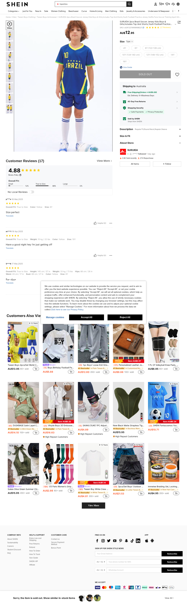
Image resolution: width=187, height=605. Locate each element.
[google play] (152, 542)
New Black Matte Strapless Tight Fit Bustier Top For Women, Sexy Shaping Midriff (128, 425)
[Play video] (63, 86)
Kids (14, 17)
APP (146, 535)
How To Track (34, 554)
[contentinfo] (139, 587)
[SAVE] (177, 74)
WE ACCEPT (100, 582)
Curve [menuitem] (84, 11)
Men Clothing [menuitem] (111, 11)
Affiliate (32, 565)
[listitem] (23, 349)
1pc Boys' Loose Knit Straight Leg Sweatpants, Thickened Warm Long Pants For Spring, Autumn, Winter (93, 365)
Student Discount (14, 550)
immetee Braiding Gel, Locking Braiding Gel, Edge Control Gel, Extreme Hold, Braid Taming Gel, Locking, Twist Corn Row (163, 486)
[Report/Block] (110, 223)
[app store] (147, 542)
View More (93, 505)
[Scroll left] (175, 11)
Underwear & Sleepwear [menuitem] (159, 11)
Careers (10, 546)
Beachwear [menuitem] (74, 11)
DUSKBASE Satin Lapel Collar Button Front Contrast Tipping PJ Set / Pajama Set (23, 425)
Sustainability (12, 543)
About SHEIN (12, 539)
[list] (118, 541)
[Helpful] (95, 223)
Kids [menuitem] (121, 11)
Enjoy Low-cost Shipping (35, 539)
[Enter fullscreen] (109, 149)
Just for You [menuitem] (27, 11)
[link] (161, 4)
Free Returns (34, 544)
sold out (145, 74)
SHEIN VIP (33, 561)
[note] (128, 361)
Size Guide (33, 558)
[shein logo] (17, 4)
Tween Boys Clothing (26, 17)
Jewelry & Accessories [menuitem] (135, 11)
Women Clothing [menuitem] (58, 11)
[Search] (129, 4)
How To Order (34, 551)
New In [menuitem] (38, 11)
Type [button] (128, 41)
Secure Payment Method (57, 543)
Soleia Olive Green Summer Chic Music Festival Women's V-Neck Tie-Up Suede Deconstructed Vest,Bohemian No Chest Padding (23, 489)
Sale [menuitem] (46, 11)
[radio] (124, 48)
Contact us (55, 539)
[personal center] (155, 4)
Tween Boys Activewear (47, 17)
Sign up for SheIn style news (109, 548)
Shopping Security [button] (135, 108)
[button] (173, 4)
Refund (32, 547)
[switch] (31, 191)
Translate (9, 216)
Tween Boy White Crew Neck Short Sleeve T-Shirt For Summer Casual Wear (93, 489)
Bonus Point (56, 548)
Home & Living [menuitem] (96, 11)
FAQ (9, 553)
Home (8, 17)
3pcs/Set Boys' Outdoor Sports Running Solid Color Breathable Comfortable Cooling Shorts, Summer (129, 486)
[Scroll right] (179, 11)
